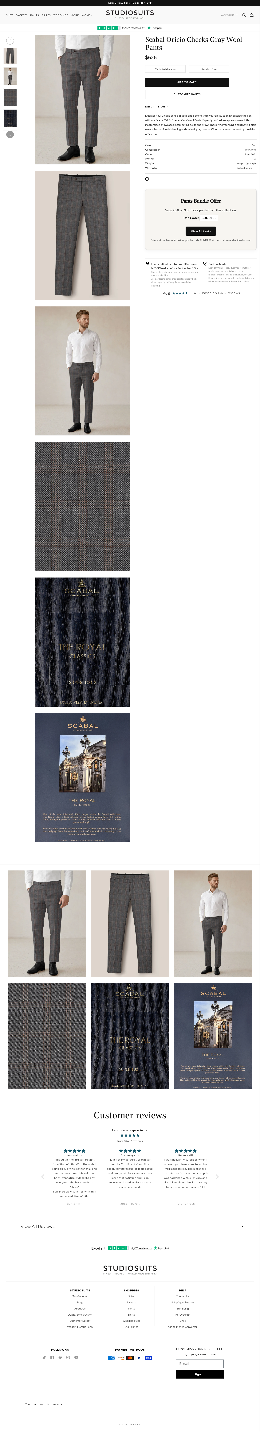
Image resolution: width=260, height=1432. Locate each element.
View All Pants (201, 231)
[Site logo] (130, 1270)
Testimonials (80, 1296)
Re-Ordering (182, 1314)
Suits (131, 1296)
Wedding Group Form (80, 1326)
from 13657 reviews (130, 1140)
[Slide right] (10, 134)
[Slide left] (10, 41)
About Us (80, 1308)
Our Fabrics (131, 1326)
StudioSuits (134, 1424)
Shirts (131, 1314)
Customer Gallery (79, 1320)
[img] (130, 1135)
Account (228, 15)
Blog (80, 1302)
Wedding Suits (131, 1320)
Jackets (131, 1302)
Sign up (199, 1374)
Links (183, 1320)
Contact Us (183, 1296)
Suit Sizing (183, 1308)
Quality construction (80, 1314)
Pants (131, 1308)
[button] (244, 15)
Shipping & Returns (182, 1302)
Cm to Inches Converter (182, 1326)
